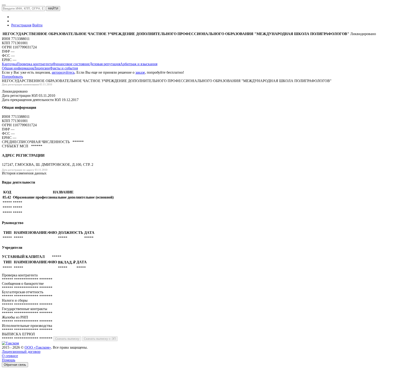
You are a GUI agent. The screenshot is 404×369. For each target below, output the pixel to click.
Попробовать (12, 77)
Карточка (9, 64)
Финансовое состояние (71, 64)
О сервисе (10, 356)
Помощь (8, 360)
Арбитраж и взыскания (138, 64)
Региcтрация (21, 25)
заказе (140, 72)
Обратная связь (15, 364)
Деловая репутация (105, 64)
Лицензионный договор (21, 352)
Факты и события (64, 68)
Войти (37, 25)
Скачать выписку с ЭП (100, 338)
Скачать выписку (67, 338)
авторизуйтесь (63, 72)
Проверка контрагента (35, 64)
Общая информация (18, 68)
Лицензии (42, 68)
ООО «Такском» (38, 347)
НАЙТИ (53, 8)
